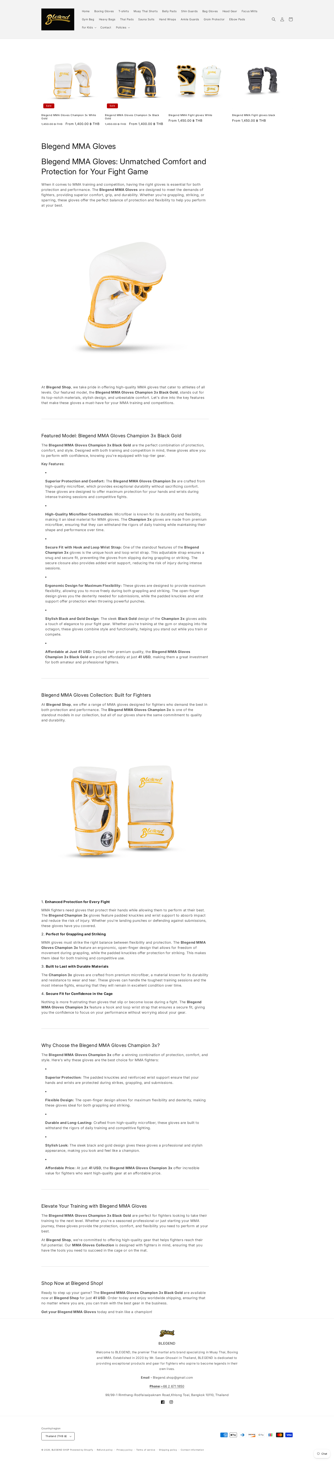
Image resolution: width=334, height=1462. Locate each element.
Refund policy (105, 1449)
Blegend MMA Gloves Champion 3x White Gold (68, 117)
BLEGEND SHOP (61, 1449)
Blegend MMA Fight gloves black (253, 115)
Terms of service (145, 1449)
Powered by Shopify (81, 1449)
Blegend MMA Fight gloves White (190, 115)
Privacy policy (125, 1449)
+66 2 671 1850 (172, 1386)
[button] (89, 27)
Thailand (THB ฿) (56, 1436)
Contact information (192, 1449)
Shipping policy (168, 1449)
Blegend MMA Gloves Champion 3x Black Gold (132, 117)
